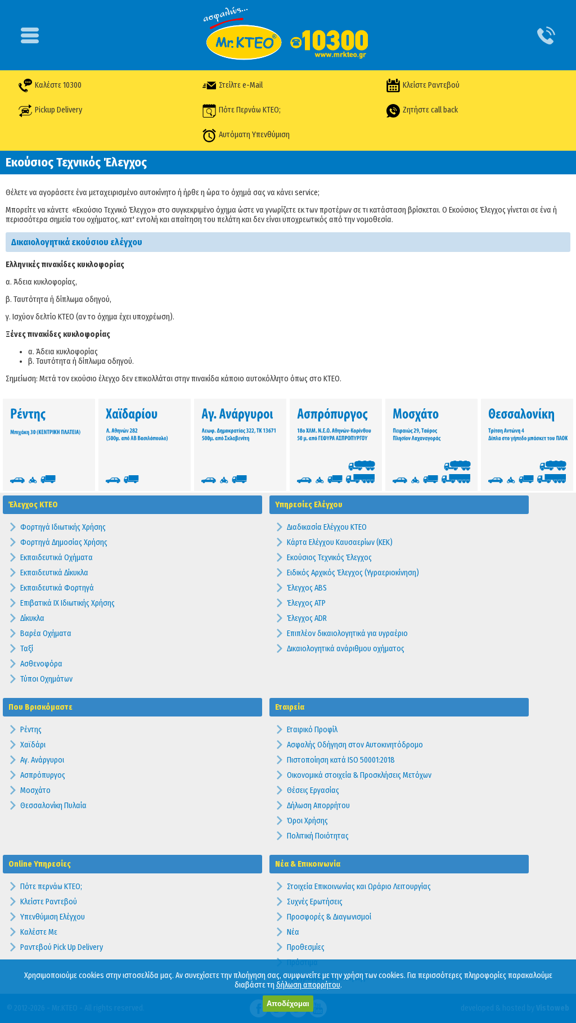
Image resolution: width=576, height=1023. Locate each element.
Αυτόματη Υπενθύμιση (254, 134)
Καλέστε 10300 (58, 85)
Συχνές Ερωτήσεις (315, 902)
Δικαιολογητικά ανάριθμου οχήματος (345, 649)
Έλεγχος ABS (307, 588)
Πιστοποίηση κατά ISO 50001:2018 (341, 760)
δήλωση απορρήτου (308, 985)
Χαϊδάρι (33, 745)
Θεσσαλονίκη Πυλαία (53, 805)
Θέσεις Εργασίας (313, 790)
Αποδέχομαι (288, 1003)
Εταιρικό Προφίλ (312, 729)
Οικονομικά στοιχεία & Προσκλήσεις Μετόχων (359, 775)
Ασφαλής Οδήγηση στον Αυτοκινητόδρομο (355, 745)
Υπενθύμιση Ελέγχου (52, 917)
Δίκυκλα (32, 618)
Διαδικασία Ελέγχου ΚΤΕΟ (327, 527)
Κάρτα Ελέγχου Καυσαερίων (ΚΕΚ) (340, 542)
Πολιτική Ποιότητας (318, 836)
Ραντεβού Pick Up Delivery (61, 947)
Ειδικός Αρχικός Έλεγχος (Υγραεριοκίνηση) (353, 573)
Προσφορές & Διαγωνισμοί (329, 917)
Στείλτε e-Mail (241, 85)
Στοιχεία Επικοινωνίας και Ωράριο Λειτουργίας (359, 886)
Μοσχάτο (35, 790)
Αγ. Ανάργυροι (42, 760)
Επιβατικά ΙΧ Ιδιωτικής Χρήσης (67, 603)
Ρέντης (31, 729)
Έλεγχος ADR (307, 618)
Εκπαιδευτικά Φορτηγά (57, 588)
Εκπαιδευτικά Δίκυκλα (54, 573)
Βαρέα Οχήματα (45, 633)
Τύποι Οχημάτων (46, 679)
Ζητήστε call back (430, 110)
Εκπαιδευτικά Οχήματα (56, 557)
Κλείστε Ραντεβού (431, 85)
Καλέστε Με (38, 932)
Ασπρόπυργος (42, 775)
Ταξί (26, 649)
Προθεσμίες (306, 947)
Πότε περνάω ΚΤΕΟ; (51, 886)
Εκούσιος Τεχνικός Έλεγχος (329, 557)
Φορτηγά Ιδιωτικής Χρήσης (63, 527)
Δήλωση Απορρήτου (318, 805)
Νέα (293, 932)
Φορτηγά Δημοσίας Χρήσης (63, 542)
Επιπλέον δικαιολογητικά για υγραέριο (347, 633)
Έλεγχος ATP (306, 603)
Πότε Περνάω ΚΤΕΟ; (250, 110)
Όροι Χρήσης (307, 821)
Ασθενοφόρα (41, 664)
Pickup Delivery (58, 110)
